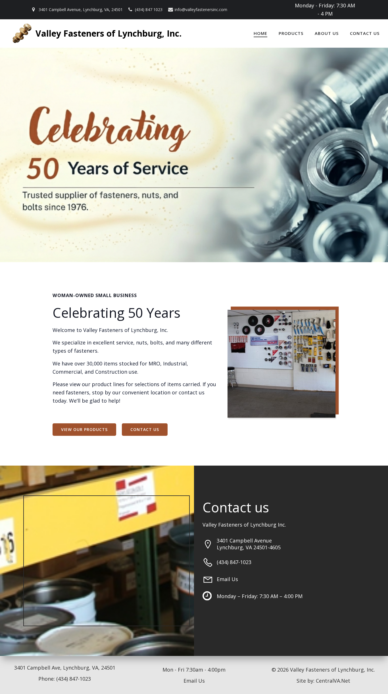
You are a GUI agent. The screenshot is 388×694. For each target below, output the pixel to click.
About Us (327, 33)
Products (291, 33)
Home (260, 33)
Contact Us (364, 33)
